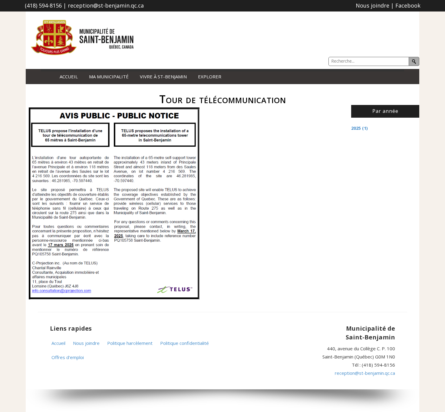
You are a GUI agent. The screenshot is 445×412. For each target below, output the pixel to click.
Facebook (407, 5)
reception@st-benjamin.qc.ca (365, 373)
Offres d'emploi (67, 357)
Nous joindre (86, 343)
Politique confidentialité (184, 343)
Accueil (69, 76)
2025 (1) (359, 128)
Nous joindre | (375, 5)
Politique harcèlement (130, 343)
